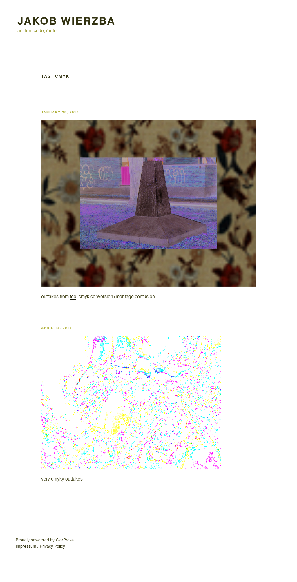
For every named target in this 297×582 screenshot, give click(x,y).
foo (73, 296)
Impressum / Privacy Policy (40, 546)
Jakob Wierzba (66, 20)
